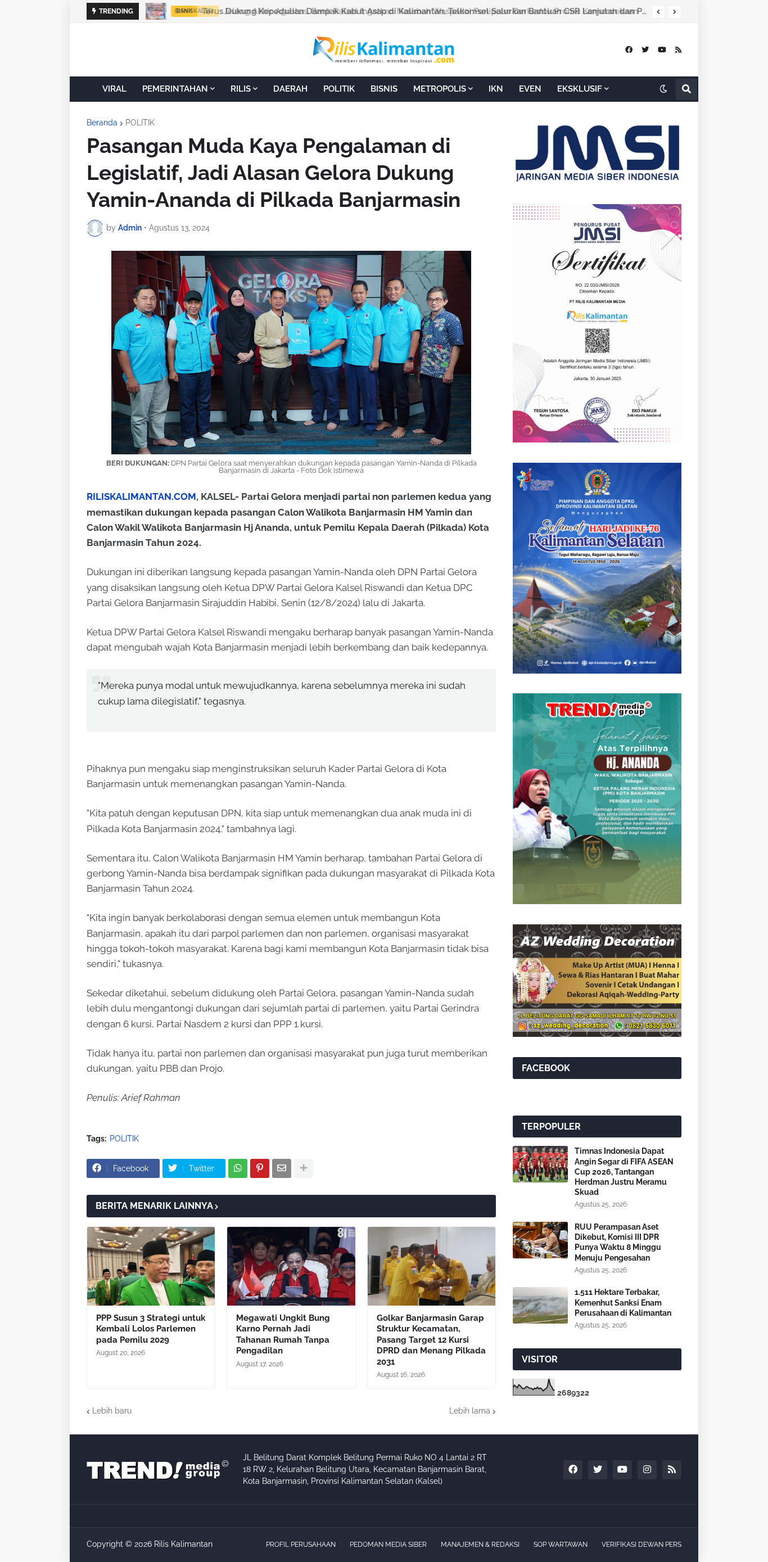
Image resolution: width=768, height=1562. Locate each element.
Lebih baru (112, 1410)
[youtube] (662, 50)
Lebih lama (469, 1410)
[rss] (678, 50)
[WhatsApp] (237, 1168)
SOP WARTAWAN (561, 1545)
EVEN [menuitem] (530, 89)
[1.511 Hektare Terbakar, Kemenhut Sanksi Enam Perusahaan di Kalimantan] (540, 1305)
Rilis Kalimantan (183, 1544)
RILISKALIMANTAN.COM (141, 496)
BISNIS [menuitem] (384, 89)
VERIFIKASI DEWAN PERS (641, 1545)
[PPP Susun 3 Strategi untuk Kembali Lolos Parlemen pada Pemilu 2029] (151, 1266)
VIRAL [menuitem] (114, 89)
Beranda (102, 123)
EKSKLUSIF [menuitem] (579, 89)
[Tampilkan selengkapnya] (303, 1168)
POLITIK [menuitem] (339, 89)
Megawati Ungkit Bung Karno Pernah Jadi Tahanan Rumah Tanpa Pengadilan (283, 1334)
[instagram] (647, 1469)
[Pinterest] (259, 1168)
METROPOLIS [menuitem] (439, 89)
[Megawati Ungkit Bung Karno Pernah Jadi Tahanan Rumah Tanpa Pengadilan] (291, 1266)
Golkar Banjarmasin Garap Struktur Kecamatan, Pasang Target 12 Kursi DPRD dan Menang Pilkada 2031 (431, 1340)
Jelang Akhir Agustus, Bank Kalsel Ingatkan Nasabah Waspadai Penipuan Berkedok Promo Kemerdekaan (427, 11)
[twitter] (645, 50)
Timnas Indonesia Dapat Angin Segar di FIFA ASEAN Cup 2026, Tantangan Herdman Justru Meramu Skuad (624, 1171)
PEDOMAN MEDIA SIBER (388, 1545)
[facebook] (629, 50)
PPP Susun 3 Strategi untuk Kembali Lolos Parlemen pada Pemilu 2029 (150, 1329)
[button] (658, 12)
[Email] (281, 1168)
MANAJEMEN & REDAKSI (480, 1545)
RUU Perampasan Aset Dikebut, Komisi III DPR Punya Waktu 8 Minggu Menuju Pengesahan (618, 1242)
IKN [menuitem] (496, 89)
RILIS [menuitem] (241, 89)
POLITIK (140, 123)
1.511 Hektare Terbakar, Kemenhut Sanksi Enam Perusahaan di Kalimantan (623, 1302)
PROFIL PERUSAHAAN (301, 1545)
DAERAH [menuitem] (290, 89)
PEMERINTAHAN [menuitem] (175, 89)
